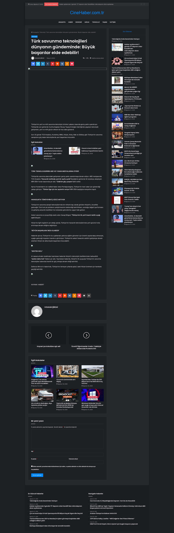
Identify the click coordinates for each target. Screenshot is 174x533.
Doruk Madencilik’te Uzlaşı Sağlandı (131, 125)
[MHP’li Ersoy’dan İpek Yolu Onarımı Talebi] (117, 200)
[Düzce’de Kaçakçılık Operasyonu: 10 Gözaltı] (117, 99)
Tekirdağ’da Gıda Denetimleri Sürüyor (126, 39)
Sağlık (87, 22)
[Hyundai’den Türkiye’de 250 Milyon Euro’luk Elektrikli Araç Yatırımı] (93, 371)
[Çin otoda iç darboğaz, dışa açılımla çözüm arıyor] (42, 395)
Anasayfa (62, 22)
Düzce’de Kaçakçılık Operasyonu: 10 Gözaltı (133, 98)
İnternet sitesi (73, 459)
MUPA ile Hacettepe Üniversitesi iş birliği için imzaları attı (133, 153)
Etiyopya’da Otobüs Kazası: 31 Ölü (131, 189)
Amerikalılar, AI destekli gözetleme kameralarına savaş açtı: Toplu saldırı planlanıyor (133, 219)
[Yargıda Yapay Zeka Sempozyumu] (117, 135)
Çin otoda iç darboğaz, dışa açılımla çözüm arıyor (41, 404)
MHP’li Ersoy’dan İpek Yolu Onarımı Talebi (132, 198)
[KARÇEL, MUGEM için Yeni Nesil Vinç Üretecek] (117, 182)
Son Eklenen (127, 31)
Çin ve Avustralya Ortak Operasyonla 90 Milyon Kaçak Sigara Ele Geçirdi (81, 4)
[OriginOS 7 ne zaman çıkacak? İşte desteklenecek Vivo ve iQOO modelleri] (42, 371)
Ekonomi (79, 22)
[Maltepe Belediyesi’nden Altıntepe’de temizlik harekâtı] (117, 80)
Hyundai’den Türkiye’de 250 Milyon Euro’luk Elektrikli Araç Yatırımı (92, 381)
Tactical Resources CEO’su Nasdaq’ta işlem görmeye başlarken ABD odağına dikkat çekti (126, 70)
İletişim (112, 22)
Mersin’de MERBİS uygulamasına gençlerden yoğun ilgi (132, 89)
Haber (70, 22)
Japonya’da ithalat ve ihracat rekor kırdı (132, 107)
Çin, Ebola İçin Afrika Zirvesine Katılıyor (131, 162)
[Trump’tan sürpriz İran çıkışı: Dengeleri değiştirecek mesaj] (117, 209)
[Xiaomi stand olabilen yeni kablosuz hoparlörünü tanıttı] (74, 151)
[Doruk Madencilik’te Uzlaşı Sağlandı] (117, 126)
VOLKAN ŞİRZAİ (39, 58)
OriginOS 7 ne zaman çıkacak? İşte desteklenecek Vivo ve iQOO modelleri (41, 381)
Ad (32, 451)
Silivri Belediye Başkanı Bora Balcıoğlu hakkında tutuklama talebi (133, 172)
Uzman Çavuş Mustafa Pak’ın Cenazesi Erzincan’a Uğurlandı (132, 144)
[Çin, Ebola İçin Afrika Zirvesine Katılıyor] (117, 163)
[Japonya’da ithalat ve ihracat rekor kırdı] (117, 108)
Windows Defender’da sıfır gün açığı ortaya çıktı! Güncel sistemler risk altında (92, 405)
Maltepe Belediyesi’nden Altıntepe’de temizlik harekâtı (133, 80)
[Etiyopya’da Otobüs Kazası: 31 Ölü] (117, 191)
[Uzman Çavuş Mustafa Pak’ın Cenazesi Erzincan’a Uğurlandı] (117, 144)
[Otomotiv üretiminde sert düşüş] (67, 371)
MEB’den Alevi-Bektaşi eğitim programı (132, 116)
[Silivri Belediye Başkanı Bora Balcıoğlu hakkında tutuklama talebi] (117, 172)
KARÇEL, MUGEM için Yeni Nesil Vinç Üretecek (133, 180)
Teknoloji (96, 22)
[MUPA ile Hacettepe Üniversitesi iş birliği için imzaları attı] (117, 154)
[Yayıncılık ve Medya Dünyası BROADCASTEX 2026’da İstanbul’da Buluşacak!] (67, 395)
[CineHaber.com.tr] (87, 12)
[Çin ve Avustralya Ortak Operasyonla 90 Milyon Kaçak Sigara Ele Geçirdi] (117, 61)
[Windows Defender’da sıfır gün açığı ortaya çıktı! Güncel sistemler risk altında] (93, 395)
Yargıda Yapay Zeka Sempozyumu (131, 134)
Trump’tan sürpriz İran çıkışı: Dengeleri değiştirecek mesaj (132, 208)
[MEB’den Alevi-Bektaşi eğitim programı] (117, 117)
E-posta (34, 459)
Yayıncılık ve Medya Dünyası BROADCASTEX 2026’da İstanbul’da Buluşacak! (66, 405)
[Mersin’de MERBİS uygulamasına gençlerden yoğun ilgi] (117, 90)
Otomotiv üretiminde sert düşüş (65, 380)
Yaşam (104, 22)
